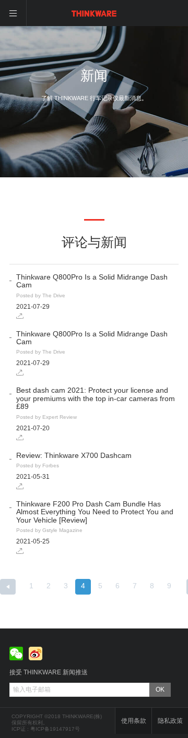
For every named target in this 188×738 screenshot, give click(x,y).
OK (160, 689)
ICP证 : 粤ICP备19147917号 (45, 729)
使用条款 (133, 720)
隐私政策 (170, 720)
